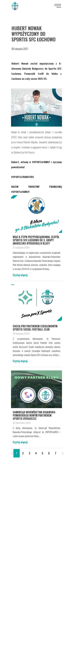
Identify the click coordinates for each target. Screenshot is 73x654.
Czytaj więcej (20, 275)
